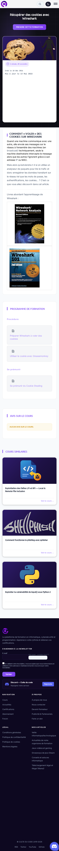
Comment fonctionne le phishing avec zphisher (26, 540)
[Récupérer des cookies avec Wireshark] (29, 48)
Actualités (6, 705)
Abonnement (8, 714)
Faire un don (37, 719)
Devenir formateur (40, 709)
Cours (5, 700)
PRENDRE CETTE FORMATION (29, 27)
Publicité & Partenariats (42, 714)
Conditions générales (11, 732)
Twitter (23, 847)
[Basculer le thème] (48, 4)
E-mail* (5, 653)
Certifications (8, 709)
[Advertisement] (29, 99)
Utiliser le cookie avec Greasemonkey (29, 356)
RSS (16, 847)
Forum (5, 719)
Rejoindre (48, 684)
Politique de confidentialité (14, 737)
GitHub (42, 847)
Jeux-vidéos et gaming (42, 748)
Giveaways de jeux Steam (43, 753)
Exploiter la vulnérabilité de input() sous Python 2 (28, 592)
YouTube (32, 847)
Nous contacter (38, 705)
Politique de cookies (11, 742)
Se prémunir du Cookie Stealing (26, 385)
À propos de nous (39, 700)
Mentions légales (9, 747)
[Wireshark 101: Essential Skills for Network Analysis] (24, 267)
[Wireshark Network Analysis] (29, 223)
